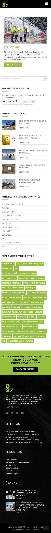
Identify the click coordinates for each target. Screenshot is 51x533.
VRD (4, 341)
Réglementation (30, 326)
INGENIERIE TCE (34, 434)
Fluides (27, 297)
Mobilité (38, 312)
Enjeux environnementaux (14, 293)
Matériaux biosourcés (23, 312)
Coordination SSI (37, 278)
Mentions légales (12, 473)
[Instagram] (17, 413)
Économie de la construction (20, 341)
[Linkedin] (12, 413)
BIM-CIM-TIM (23, 278)
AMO (16, 268)
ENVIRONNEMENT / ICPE (13, 434)
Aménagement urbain (12, 204)
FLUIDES (25, 434)
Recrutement (11, 465)
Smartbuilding (8, 331)
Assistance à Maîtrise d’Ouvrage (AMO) (19, 273)
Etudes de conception (12, 297)
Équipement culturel (12, 215)
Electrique (30, 288)
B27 (15, 278)
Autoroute (7, 278)
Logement (7, 231)
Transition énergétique (23, 336)
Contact (9, 470)
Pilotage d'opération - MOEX (14, 322)
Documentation (12, 468)
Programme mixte (10, 242)
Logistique (7, 235)
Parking (32, 317)
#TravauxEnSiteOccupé (27, 264)
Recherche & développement (17, 462)
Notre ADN (10, 407)
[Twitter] (7, 413)
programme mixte (35, 322)
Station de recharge (26, 331)
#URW (41, 264)
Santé (5, 246)
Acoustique (7, 268)
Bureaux (6, 208)
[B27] (5, 4)
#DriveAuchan (8, 264)
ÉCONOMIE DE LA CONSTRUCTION (30, 442)
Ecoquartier (17, 288)
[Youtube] (22, 413)
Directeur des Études (11, 283)
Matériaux (6, 312)
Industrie (6, 223)
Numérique (22, 317)
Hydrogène (24, 302)
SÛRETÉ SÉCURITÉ (32, 440)
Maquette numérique (33, 307)
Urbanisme (40, 336)
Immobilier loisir (10, 219)
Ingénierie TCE (37, 302)
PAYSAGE (8, 437)
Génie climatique (39, 297)
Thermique (6, 336)
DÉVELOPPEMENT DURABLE (29, 432)
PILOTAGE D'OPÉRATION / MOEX (23, 437)
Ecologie (6, 288)
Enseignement (9, 212)
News (4, 239)
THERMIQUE (10, 442)
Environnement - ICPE (36, 293)
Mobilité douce (8, 317)
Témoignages (11, 459)
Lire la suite (12, 65)
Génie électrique (9, 302)
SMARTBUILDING (11, 440)
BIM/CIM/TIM (14, 432)
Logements (17, 307)
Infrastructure (9, 227)
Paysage (41, 317)
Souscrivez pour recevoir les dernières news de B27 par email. (23, 96)
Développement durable (34, 283)
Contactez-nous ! (25, 369)
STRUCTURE (11, 47)
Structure (42, 331)
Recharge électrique (11, 326)
